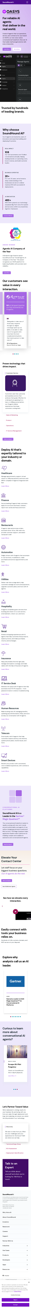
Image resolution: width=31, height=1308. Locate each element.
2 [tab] (12, 1016)
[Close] (29, 1282)
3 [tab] (13, 1016)
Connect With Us (8, 215)
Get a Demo (17, 49)
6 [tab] (18, 1016)
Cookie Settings (15, 1295)
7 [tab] (20, 1016)
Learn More (7, 49)
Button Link (10, 991)
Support (5, 1236)
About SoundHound (9, 1217)
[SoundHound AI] (8, 2)
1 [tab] (10, 1016)
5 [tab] (17, 1016)
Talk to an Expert (8, 439)
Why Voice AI (7, 1212)
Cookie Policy (17, 1291)
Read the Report (8, 844)
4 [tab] (15, 1016)
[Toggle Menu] (27, 2)
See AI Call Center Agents (9, 886)
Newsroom (6, 1227)
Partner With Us (8, 1241)
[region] (15, 1294)
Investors (6, 1222)
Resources (6, 1269)
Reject (15, 1300)
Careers (5, 1231)
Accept (15, 1304)
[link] (15, 303)
